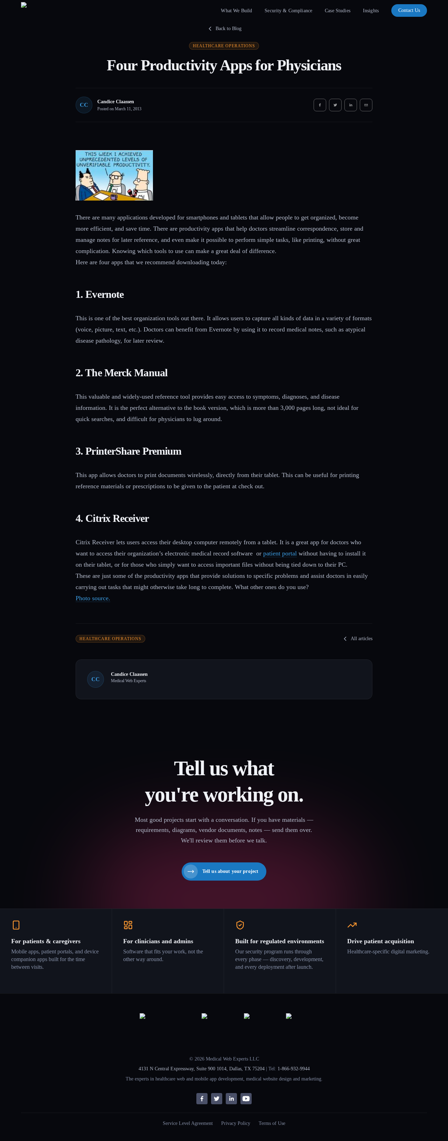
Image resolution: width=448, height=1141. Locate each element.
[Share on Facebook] (320, 105)
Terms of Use (272, 1123)
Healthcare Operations (224, 45)
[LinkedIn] (231, 1098)
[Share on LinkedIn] (350, 105)
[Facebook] (202, 1098)
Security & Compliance (288, 10)
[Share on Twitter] (335, 105)
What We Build (236, 10)
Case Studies (337, 10)
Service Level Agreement (188, 1123)
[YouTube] (246, 1098)
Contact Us (409, 10)
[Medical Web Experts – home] (36, 10)
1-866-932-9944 (294, 1068)
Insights (371, 10)
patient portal (280, 553)
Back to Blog (228, 28)
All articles (361, 638)
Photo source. (93, 598)
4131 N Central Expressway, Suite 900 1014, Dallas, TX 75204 (202, 1068)
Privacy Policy (235, 1123)
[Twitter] (216, 1098)
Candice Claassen (115, 101)
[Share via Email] (366, 105)
